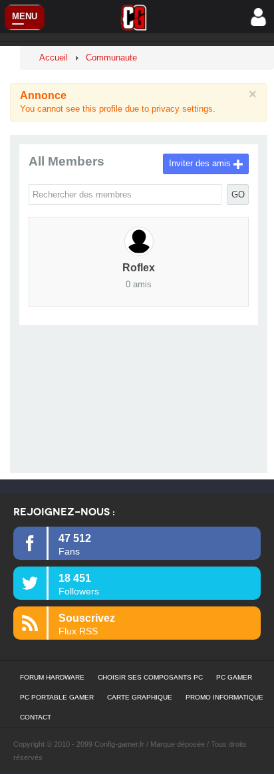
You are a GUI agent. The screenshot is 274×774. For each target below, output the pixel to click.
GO (238, 194)
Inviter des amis (201, 163)
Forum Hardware (52, 677)
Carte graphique (139, 697)
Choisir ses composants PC (150, 677)
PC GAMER (234, 677)
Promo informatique (224, 697)
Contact (35, 717)
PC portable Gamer (57, 697)
